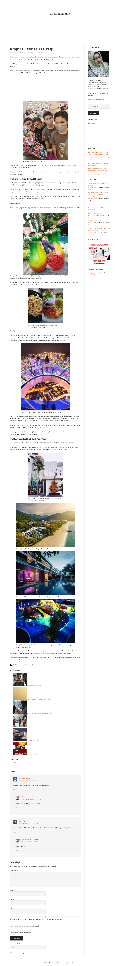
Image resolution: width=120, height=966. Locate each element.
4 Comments (39, 52)
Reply (15, 789)
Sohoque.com (94, 208)
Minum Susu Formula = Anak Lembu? (39, 699)
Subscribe (93, 113)
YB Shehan (93, 198)
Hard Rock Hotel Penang (40, 653)
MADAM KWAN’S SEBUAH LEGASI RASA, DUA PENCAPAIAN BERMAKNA (98, 194)
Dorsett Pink (23, 778)
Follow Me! (91, 275)
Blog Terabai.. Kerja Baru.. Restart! (98, 221)
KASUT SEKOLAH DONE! (95, 213)
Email (12, 899)
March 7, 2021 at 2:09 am (30, 842)
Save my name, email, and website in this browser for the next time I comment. (36, 919)
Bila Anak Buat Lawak (34, 686)
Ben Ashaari (93, 187)
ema (20, 821)
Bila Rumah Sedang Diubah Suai (97, 174)
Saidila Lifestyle (95, 232)
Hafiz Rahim (94, 223)
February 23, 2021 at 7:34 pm (31, 799)
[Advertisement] (60, 31)
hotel (29, 443)
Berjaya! (29, 727)
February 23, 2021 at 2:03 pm (28, 781)
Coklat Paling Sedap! (33, 740)
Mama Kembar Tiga (19, 2)
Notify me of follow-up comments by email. (24, 926)
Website (12, 908)
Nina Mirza (93, 215)
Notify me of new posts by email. (21, 933)
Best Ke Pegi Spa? (32, 754)
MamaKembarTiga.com (56, 963)
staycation (53, 449)
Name (12, 890)
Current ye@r (15, 944)
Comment (14, 870)
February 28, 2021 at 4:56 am (28, 823)
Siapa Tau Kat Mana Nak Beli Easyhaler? (40, 713)
